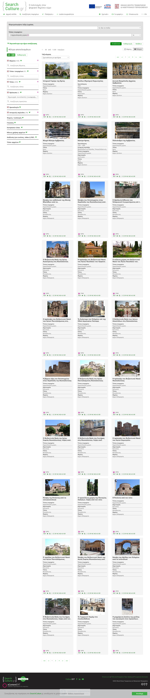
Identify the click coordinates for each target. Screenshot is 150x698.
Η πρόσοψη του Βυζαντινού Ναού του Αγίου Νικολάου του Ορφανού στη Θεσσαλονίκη (92, 261)
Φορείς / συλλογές (14, 118)
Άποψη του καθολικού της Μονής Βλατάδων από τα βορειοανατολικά (56, 202)
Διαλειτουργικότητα (66, 14)
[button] (22, 43)
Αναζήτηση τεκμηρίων (30, 14)
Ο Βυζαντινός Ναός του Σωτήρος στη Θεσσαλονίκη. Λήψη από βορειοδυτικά (91, 440)
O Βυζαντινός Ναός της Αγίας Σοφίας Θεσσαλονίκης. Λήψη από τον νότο (56, 440)
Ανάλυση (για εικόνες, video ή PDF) (21, 137)
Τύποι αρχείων (13, 142)
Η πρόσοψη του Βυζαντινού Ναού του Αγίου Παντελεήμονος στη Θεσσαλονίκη (57, 321)
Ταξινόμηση (46, 54)
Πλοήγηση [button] (48, 14)
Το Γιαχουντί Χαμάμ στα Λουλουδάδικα (88, 618)
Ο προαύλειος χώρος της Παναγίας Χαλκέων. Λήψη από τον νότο (92, 499)
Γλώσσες (10, 123)
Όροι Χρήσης (128, 677)
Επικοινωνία (133, 14)
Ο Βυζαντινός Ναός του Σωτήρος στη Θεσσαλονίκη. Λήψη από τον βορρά (56, 619)
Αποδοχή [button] (139, 693)
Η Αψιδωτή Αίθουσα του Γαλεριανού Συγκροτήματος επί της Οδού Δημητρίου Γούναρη (127, 202)
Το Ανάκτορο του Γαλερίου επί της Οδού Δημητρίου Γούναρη (92, 320)
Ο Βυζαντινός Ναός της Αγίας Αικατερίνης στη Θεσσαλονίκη (55, 260)
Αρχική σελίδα (10, 14)
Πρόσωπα (14, 93)
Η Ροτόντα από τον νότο (122, 498)
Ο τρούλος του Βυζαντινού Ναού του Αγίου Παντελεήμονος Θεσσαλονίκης (56, 559)
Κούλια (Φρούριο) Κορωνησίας (90, 81)
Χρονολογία (14, 107)
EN (146, 14)
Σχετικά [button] (104, 14)
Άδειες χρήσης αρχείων (16, 132)
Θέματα (14, 61)
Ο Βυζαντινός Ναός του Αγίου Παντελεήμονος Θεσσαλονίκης (90, 380)
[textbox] (30, 35)
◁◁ (118, 57)
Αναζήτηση (116, 44)
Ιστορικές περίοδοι (18, 113)
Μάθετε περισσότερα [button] (76, 693)
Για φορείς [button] (118, 14)
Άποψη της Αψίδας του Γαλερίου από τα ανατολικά (126, 558)
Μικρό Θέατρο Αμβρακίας (53, 140)
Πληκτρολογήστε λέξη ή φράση (21, 25)
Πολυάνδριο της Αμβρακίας (124, 140)
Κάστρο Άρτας (83, 140)
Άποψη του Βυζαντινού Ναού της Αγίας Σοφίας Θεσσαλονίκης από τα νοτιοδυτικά (91, 559)
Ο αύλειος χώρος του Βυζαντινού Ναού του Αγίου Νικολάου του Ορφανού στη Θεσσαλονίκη (126, 261)
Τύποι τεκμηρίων (18, 71)
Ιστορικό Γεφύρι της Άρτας (54, 81)
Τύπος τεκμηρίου (15, 32)
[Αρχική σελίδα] (26, 6)
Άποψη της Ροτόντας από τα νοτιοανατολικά (54, 499)
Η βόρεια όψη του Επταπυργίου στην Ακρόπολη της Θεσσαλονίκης (57, 380)
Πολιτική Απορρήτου (117, 677)
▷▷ (140, 57)
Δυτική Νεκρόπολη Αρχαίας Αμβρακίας (124, 82)
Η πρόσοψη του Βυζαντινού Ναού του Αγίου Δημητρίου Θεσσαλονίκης (126, 440)
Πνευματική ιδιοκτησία (141, 677)
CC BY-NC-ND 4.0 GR (59, 117)
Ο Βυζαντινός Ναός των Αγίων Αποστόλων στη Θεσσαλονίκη (125, 320)
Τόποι (13, 82)
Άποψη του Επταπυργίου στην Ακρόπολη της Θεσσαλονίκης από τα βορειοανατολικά (91, 202)
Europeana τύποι (14, 128)
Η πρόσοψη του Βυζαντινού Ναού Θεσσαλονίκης (126, 380)
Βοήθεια (139, 44)
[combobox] (119, 27)
